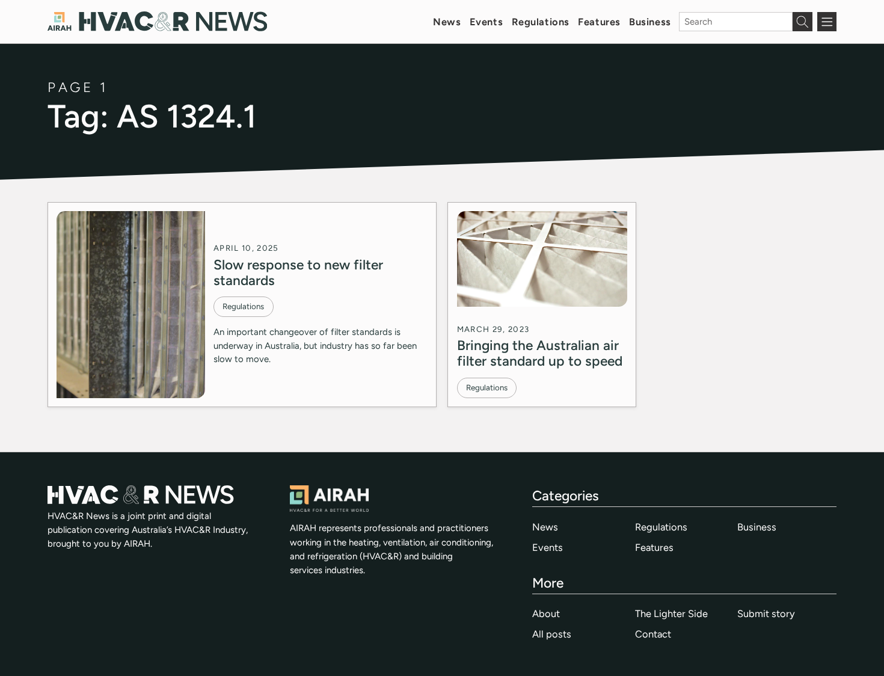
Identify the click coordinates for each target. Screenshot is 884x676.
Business (650, 22)
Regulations (540, 22)
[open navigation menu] (826, 21)
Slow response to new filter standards (298, 272)
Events (486, 22)
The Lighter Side (671, 613)
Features (599, 22)
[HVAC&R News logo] (157, 21)
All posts (551, 634)
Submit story (766, 613)
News (447, 22)
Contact (653, 634)
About (546, 613)
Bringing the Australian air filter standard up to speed (539, 353)
